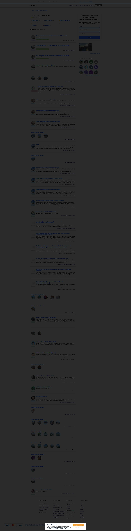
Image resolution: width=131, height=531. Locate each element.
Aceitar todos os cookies (78, 525)
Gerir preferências (78, 527)
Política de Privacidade (65, 528)
